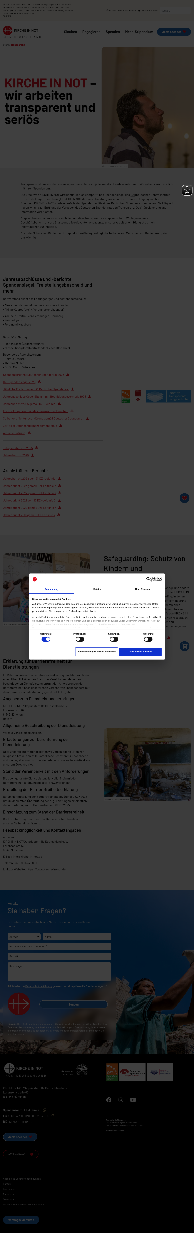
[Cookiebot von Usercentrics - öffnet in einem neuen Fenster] (148, 579)
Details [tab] (97, 589)
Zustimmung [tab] (51, 589)
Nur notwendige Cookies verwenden (97, 651)
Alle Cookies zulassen (140, 651)
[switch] (80, 639)
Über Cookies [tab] (142, 589)
